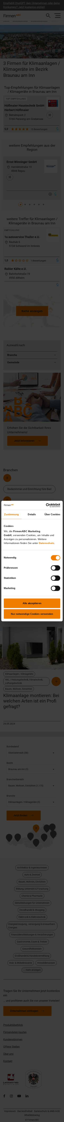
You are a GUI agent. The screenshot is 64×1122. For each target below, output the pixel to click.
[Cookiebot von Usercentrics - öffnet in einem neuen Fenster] (46, 505)
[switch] (55, 567)
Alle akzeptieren (32, 603)
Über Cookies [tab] (52, 514)
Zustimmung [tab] (11, 514)
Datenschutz (46, 543)
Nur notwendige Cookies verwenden (32, 613)
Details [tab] (32, 514)
